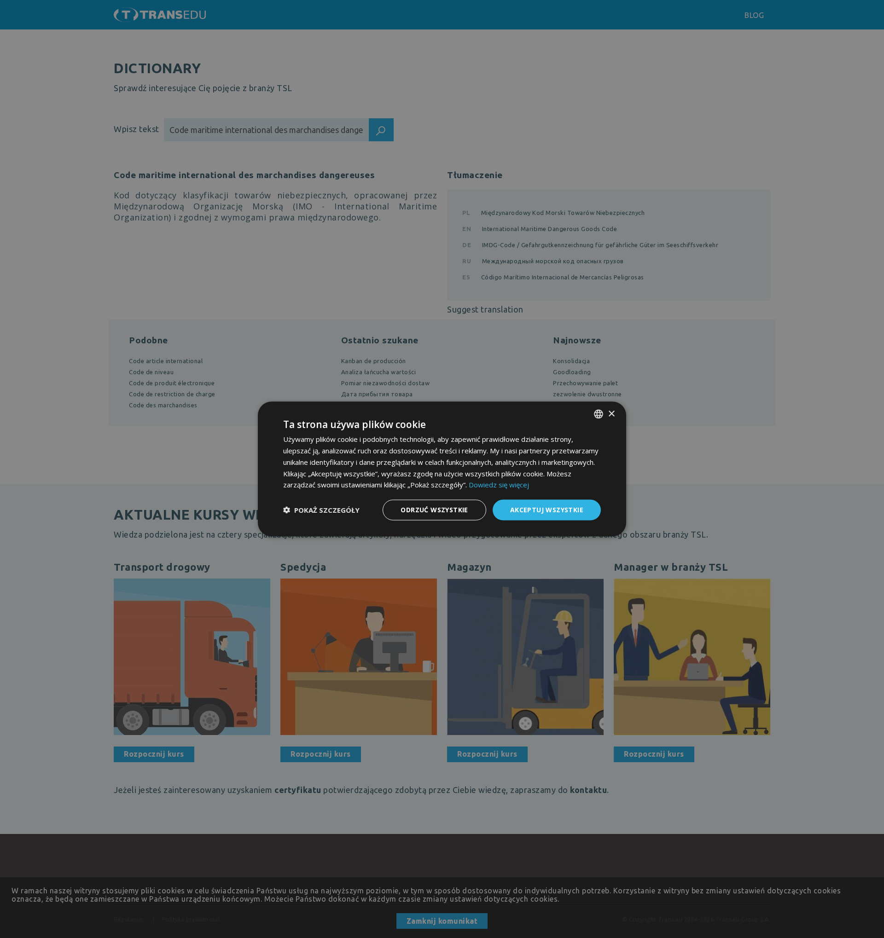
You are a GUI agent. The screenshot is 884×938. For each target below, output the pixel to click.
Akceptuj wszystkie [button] (546, 509)
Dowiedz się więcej (499, 484)
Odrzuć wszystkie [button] (434, 509)
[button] (321, 510)
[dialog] (442, 469)
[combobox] (598, 414)
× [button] (611, 413)
